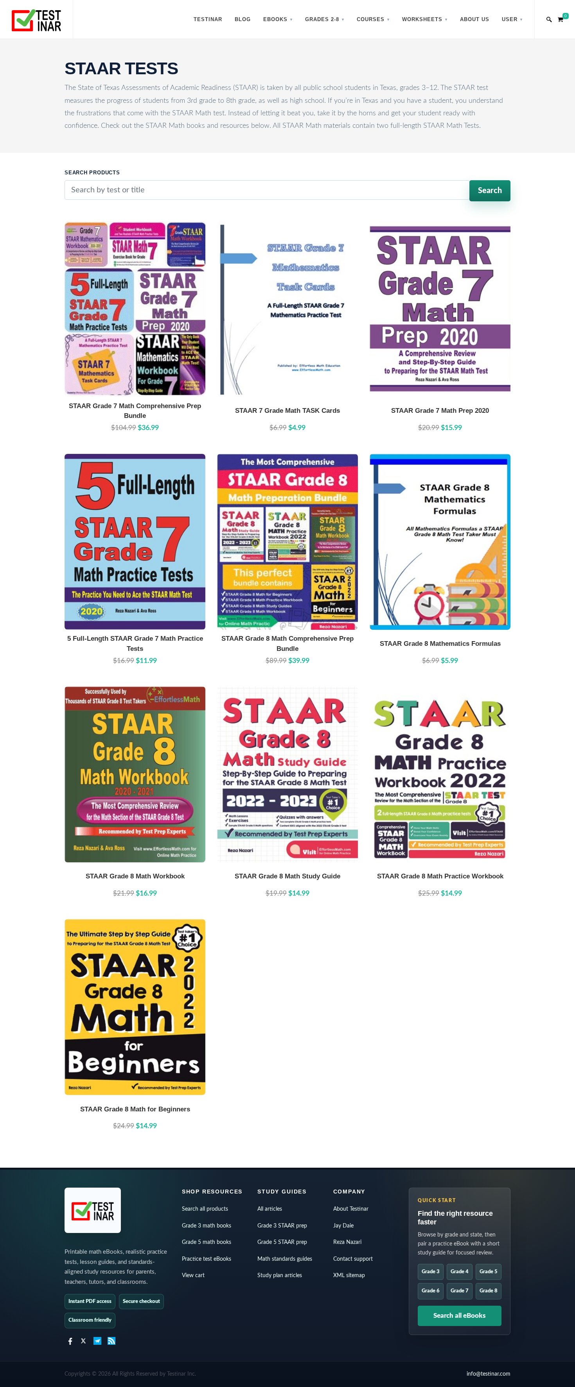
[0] (560, 18)
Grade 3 (431, 1271)
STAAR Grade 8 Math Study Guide (287, 876)
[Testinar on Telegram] (97, 1341)
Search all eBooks (459, 1315)
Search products (92, 173)
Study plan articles (279, 1275)
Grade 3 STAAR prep (282, 1226)
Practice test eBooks (206, 1259)
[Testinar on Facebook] (69, 1341)
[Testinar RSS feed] (111, 1341)
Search (490, 191)
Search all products (205, 1209)
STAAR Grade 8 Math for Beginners (135, 1109)
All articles (269, 1209)
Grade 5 (489, 1271)
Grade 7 (460, 1291)
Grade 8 (489, 1291)
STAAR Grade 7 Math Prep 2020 (440, 410)
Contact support (353, 1259)
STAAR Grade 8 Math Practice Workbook (440, 876)
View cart (193, 1275)
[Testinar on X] (83, 1341)
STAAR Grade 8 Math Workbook (135, 876)
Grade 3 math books (206, 1226)
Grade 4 (460, 1271)
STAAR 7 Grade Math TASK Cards (287, 410)
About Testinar (350, 1209)
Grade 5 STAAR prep (282, 1242)
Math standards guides (284, 1259)
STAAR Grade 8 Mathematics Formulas (440, 643)
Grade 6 (431, 1291)
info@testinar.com (488, 1374)
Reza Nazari (347, 1242)
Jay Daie (343, 1226)
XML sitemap (349, 1275)
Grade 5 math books (206, 1242)
